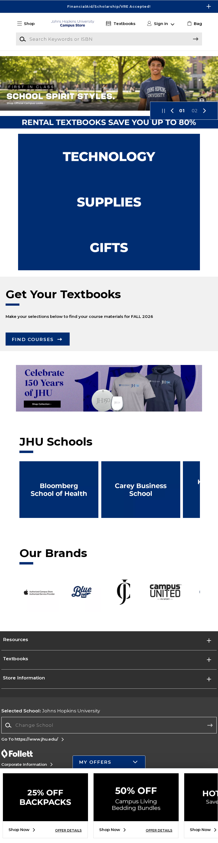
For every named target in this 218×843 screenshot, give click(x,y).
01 (182, 110)
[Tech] (109, 156)
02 (195, 110)
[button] (109, 6)
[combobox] (108, 725)
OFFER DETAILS (68, 830)
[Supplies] (109, 202)
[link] (194, 24)
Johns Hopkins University (50, 710)
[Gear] (109, 247)
